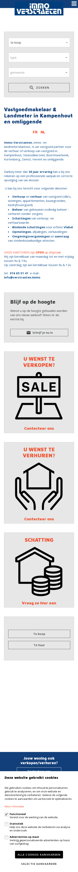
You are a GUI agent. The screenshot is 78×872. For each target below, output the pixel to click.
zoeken (42, 87)
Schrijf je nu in (42, 332)
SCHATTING (39, 540)
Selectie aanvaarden (39, 864)
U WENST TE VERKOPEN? (39, 362)
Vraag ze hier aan (39, 603)
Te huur (39, 645)
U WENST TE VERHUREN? (39, 452)
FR (35, 132)
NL (43, 132)
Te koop (39, 634)
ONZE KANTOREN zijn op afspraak (32, 252)
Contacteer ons (39, 428)
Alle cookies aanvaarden (39, 854)
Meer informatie (14, 806)
